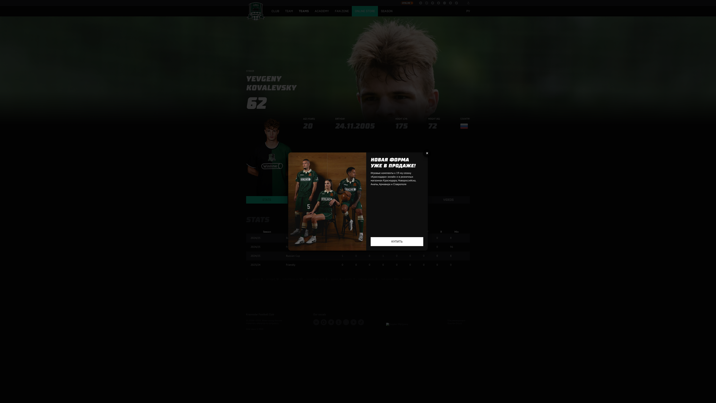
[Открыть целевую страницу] (358, 201)
